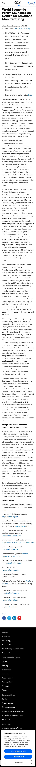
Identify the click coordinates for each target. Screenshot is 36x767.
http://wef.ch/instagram (11, 593)
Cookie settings (18, 762)
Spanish (25, 554)
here (30, 95)
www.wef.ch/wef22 (22, 526)
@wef (28, 581)
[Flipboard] (19, 618)
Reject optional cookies (18, 751)
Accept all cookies (18, 756)
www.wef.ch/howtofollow (11, 536)
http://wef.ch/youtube (10, 570)
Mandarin (16, 556)
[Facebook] (4, 618)
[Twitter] (9, 618)
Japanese (5, 556)
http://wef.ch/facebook (13, 563)
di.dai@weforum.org (22, 28)
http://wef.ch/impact (10, 517)
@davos (5, 584)
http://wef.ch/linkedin (10, 600)
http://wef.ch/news (9, 607)
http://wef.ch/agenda (10, 549)
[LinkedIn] (14, 618)
